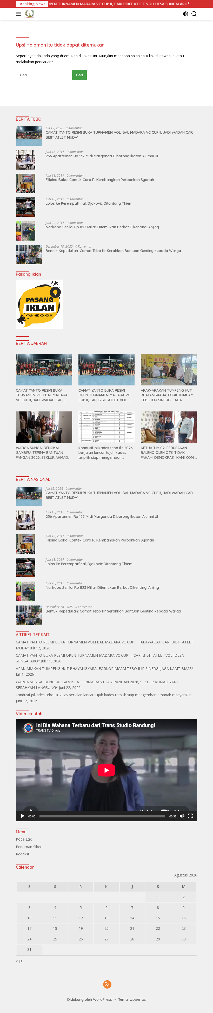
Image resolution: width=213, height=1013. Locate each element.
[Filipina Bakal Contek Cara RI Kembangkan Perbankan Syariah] (25, 183)
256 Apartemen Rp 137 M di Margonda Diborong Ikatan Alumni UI (102, 156)
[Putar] (22, 816)
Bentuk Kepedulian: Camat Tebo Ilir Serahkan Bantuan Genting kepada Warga (113, 250)
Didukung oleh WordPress (89, 999)
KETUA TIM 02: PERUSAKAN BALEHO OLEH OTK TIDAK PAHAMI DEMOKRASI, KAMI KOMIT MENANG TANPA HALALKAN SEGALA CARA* (169, 453)
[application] (106, 770)
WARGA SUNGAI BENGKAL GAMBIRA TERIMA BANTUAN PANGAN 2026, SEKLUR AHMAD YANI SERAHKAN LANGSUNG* (42, 453)
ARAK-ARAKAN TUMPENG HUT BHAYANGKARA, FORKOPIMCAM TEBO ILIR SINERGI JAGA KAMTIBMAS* (167, 395)
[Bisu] (182, 816)
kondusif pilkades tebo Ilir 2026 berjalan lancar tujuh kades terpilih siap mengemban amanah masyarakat (105, 453)
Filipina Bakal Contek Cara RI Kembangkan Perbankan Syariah (100, 179)
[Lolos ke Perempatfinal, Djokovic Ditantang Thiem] (25, 207)
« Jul (19, 960)
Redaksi (22, 853)
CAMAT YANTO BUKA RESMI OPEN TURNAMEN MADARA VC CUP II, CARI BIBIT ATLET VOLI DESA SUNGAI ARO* (104, 395)
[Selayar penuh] (190, 816)
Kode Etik (24, 839)
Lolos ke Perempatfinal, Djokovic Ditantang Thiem (89, 203)
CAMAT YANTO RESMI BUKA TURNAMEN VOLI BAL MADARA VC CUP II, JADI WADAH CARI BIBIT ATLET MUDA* (120, 134)
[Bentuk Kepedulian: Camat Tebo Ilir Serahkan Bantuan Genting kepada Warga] (29, 254)
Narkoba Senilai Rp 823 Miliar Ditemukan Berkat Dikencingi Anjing (102, 227)
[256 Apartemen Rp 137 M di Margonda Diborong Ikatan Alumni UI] (25, 160)
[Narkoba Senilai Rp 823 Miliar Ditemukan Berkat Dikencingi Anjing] (25, 231)
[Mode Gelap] (186, 14)
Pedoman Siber (29, 846)
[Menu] (19, 13)
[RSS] (107, 984)
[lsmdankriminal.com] (29, 13)
